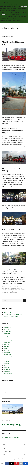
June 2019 (6, 361)
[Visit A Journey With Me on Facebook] (2, 425)
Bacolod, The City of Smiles (11, 316)
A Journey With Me (10, 28)
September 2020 (8, 340)
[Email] (21, 463)
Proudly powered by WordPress (18, 459)
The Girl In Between (9, 392)
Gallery (4, 454)
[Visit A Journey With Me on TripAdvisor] (7, 425)
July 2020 (6, 344)
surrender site (5, 292)
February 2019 (7, 369)
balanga (23, 286)
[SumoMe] (25, 463)
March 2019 (7, 367)
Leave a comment (14, 292)
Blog (3, 448)
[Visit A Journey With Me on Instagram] (20, 425)
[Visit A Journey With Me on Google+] (14, 425)
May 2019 (6, 363)
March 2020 (7, 352)
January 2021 (7, 333)
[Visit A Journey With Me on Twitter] (17, 425)
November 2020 (8, 337)
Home (4, 444)
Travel (18, 286)
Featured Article (6, 451)
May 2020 (6, 348)
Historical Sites (13, 286)
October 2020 (7, 339)
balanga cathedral (6, 288)
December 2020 (8, 335)
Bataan (12, 288)
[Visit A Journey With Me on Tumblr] (4, 425)
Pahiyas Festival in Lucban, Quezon (13, 314)
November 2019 (8, 356)
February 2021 (7, 331)
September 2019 (8, 360)
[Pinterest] (16, 463)
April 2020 (6, 350)
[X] (11, 463)
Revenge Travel (8, 312)
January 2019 (7, 371)
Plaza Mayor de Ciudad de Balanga (16, 291)
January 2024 (7, 327)
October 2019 (7, 358)
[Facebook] (7, 463)
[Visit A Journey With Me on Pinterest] (11, 425)
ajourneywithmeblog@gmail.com (11, 437)
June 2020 (6, 346)
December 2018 (8, 373)
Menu (23, 28)
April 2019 (6, 365)
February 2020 (7, 354)
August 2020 (7, 342)
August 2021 (7, 329)
